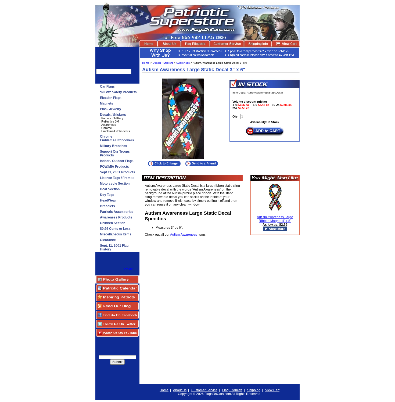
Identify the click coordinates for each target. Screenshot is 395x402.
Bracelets (107, 206)
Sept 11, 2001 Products (117, 172)
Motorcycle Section (115, 183)
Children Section (112, 223)
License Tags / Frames (117, 178)
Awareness (108, 124)
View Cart (272, 390)
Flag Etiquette (232, 390)
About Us (179, 390)
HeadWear (108, 200)
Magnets (106, 103)
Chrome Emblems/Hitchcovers (115, 129)
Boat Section (110, 189)
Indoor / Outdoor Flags (117, 161)
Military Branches (113, 146)
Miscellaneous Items (115, 234)
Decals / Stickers (113, 115)
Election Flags (110, 98)
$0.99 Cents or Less (115, 229)
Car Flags (107, 86)
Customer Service (204, 390)
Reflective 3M (110, 121)
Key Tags (107, 195)
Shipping (253, 390)
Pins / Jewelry (110, 109)
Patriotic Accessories (116, 212)
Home (145, 62)
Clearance (108, 240)
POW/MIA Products (114, 166)
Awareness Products (116, 217)
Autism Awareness (183, 234)
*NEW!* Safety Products (118, 92)
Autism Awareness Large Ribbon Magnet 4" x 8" (275, 219)
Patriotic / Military (112, 118)
